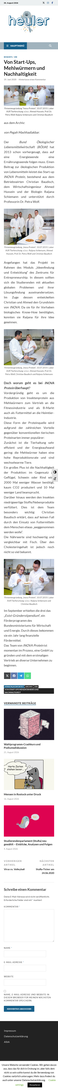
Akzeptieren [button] (34, 1085)
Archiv (29, 686)
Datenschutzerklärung (16, 1036)
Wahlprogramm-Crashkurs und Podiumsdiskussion (22, 746)
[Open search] (50, 45)
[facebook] (52, 2)
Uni (15, 57)
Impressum (10, 1030)
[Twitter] (43, 2)
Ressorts (8, 57)
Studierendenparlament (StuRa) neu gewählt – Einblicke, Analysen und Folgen (28, 842)
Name (8, 948)
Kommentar (12, 906)
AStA (7, 1041)
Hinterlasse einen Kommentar (32, 79)
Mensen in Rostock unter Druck (22, 794)
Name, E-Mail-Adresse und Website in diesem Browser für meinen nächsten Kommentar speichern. (27, 997)
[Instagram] (48, 2)
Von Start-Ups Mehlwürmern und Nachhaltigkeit (22, 690)
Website (9, 976)
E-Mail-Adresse (14, 962)
